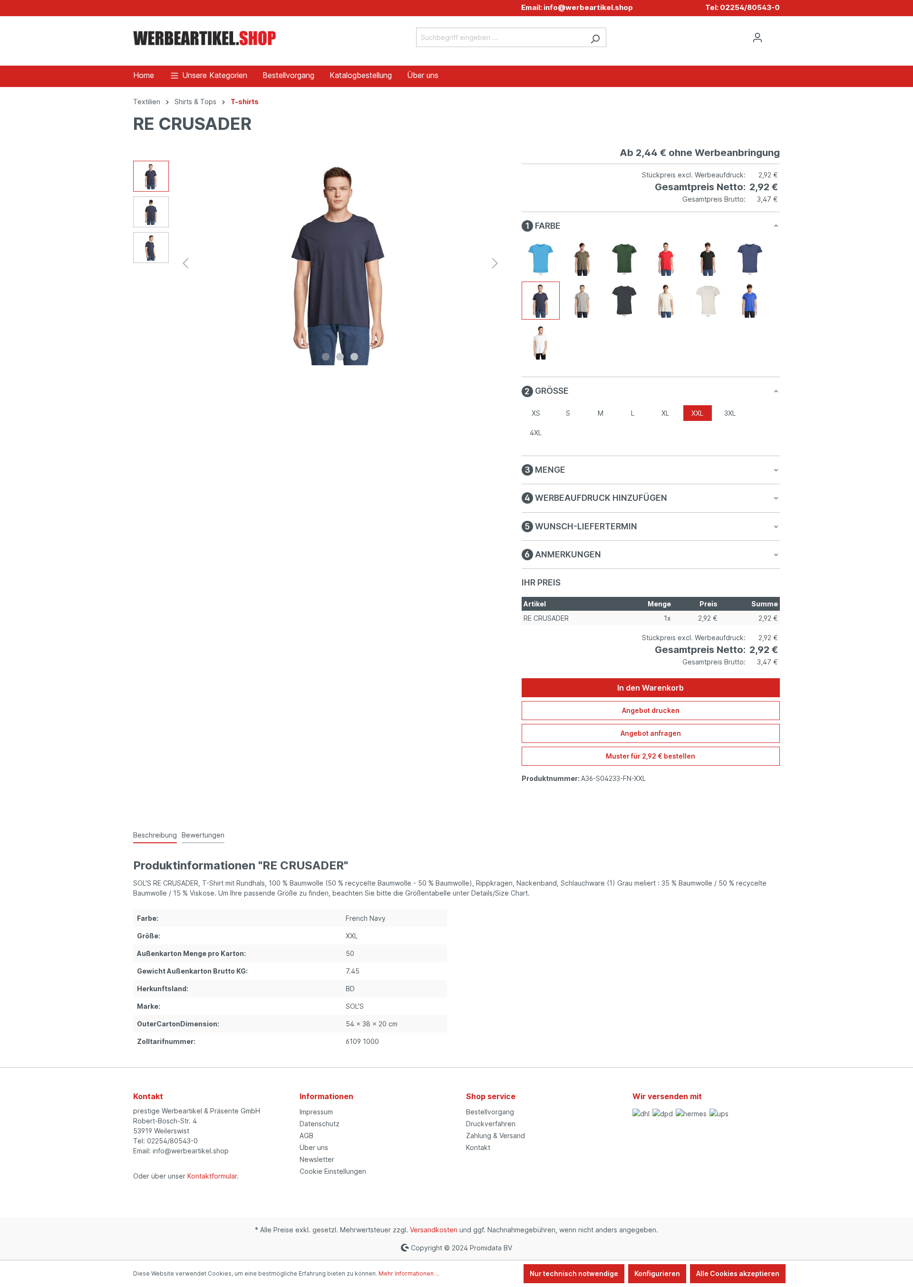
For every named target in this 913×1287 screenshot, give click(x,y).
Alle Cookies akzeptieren (737, 1273)
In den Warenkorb (650, 687)
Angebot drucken (651, 710)
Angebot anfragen (651, 733)
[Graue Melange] (582, 301)
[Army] (582, 259)
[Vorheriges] (185, 263)
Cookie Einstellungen (333, 1171)
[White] (541, 342)
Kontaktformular (212, 1176)
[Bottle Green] (624, 259)
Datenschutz (320, 1124)
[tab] (155, 835)
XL (665, 413)
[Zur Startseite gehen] (204, 36)
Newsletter (317, 1159)
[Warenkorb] (774, 34)
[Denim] (750, 259)
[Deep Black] (708, 259)
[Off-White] (708, 301)
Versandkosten (433, 1230)
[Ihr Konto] (757, 38)
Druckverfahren (490, 1124)
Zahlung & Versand (495, 1135)
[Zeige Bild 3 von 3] (354, 357)
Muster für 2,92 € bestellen (650, 756)
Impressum (316, 1112)
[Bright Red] (666, 259)
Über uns (314, 1147)
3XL (730, 413)
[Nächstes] (495, 263)
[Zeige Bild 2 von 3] (340, 357)
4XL (536, 433)
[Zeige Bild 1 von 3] (326, 357)
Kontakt (478, 1147)
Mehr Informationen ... (409, 1273)
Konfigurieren (657, 1273)
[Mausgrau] (624, 301)
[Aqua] (541, 259)
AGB (306, 1135)
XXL (697, 413)
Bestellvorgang (490, 1112)
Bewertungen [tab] (203, 835)
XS (536, 413)
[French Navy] (541, 301)
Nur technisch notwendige (574, 1273)
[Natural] (666, 301)
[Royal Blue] (750, 301)
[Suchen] (595, 37)
